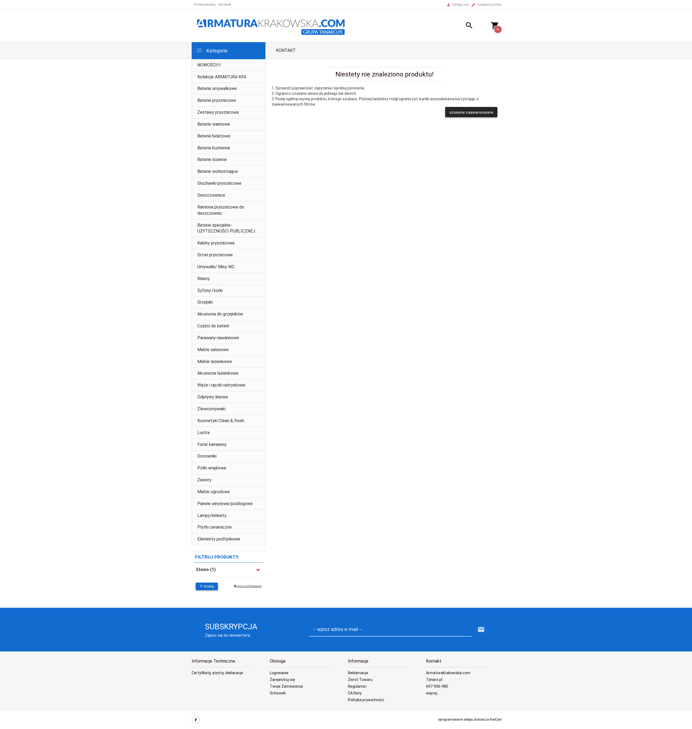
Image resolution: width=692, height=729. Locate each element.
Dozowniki (207, 456)
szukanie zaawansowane (471, 112)
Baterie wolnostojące (217, 171)
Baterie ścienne (212, 159)
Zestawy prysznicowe (218, 112)
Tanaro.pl (434, 679)
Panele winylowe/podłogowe (225, 503)
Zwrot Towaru (360, 679)
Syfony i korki (210, 290)
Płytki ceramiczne (214, 527)
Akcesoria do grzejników (220, 314)
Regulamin (357, 686)
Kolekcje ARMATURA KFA (221, 76)
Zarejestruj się (282, 679)
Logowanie (279, 673)
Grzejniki (205, 302)
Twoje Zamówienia (286, 686)
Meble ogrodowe (213, 491)
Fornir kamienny (212, 444)
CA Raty (355, 693)
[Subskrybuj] (481, 629)
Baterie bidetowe (213, 136)
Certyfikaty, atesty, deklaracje (217, 673)
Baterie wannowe (213, 124)
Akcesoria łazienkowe (217, 373)
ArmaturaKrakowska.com (448, 673)
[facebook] (196, 720)
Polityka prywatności (366, 700)
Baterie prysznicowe (216, 100)
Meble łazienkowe (214, 361)
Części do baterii (213, 325)
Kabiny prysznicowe (216, 243)
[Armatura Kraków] (273, 25)
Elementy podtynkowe (218, 539)
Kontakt (286, 50)
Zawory (204, 479)
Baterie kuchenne (213, 147)
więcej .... (433, 693)
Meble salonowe (213, 349)
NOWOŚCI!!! (209, 65)
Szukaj (208, 586)
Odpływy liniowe (212, 396)
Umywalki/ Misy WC (216, 266)
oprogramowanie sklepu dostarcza (463, 719)
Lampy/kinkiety (212, 515)
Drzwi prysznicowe (215, 254)
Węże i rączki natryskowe (221, 385)
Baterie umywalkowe (217, 88)
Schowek (278, 693)
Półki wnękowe (211, 468)
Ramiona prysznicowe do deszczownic (220, 210)
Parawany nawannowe (218, 337)
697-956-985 (437, 686)
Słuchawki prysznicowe (219, 183)
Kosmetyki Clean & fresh (220, 420)
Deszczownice (211, 195)
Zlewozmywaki (211, 408)
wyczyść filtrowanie (249, 586)
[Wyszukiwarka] (462, 26)
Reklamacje (358, 673)
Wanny (203, 278)
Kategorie (216, 50)
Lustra (203, 432)
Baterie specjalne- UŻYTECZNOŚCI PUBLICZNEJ (226, 228)
